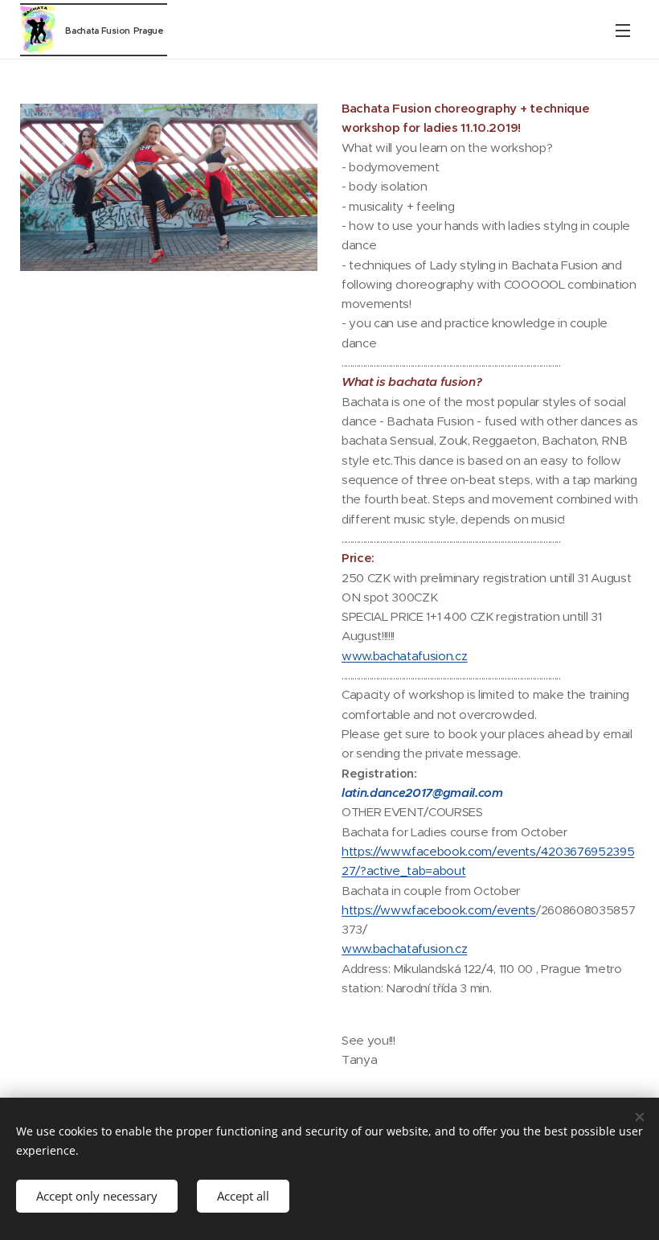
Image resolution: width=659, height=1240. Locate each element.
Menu (623, 30)
